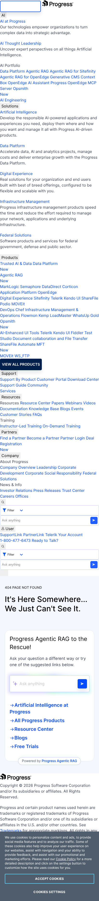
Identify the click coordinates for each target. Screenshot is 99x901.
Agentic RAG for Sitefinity (73, 71)
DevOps (7, 309)
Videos (89, 402)
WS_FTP (21, 355)
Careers (7, 496)
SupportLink (11, 534)
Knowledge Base (44, 408)
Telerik (57, 298)
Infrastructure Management (25, 201)
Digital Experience (16, 173)
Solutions (9, 106)
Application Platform (18, 292)
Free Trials (26, 746)
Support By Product (18, 379)
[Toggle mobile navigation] (4, 573)
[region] (49, 866)
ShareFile (89, 298)
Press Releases (47, 490)
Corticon (70, 286)
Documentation (14, 408)
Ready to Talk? (45, 540)
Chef (19, 309)
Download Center (83, 379)
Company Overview (18, 467)
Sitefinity (42, 298)
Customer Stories (15, 414)
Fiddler (77, 332)
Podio (5, 303)
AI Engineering (13, 100)
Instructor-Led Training (21, 426)
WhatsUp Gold (86, 315)
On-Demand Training (61, 426)
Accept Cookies (49, 879)
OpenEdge (47, 292)
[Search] (3, 502)
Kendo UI (72, 298)
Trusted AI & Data (16, 263)
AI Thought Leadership (20, 43)
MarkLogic (9, 286)
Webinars (73, 402)
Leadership (47, 467)
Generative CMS (65, 77)
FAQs (37, 414)
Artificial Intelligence (18, 112)
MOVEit (18, 303)
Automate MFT (22, 347)
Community (37, 385)
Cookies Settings (49, 892)
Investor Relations (16, 490)
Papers (57, 402)
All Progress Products (39, 720)
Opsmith (14, 91)
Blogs (65, 408)
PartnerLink (33, 534)
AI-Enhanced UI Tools (19, 332)
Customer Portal (51, 379)
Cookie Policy (66, 859)
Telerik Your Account (64, 534)
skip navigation (20, 6)
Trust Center (73, 490)
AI (3, 15)
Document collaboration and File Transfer (50, 338)
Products (9, 257)
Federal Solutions (15, 235)
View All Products (21, 364)
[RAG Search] (82, 684)
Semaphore (30, 286)
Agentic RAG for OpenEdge (24, 77)
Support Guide (13, 385)
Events (77, 408)
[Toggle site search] (3, 546)
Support (8, 373)
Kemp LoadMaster (54, 315)
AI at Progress (12, 21)
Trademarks (11, 830)
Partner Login (72, 438)
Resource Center (35, 402)
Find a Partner (13, 438)
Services (8, 390)
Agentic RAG (37, 71)
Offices (21, 496)
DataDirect (51, 286)
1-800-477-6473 (15, 540)
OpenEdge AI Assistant (29, 82)
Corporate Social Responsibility (53, 473)
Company (10, 455)
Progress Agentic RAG (59, 761)
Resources (10, 396)
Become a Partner (43, 438)
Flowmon (29, 315)
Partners (9, 432)
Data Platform (12, 71)
